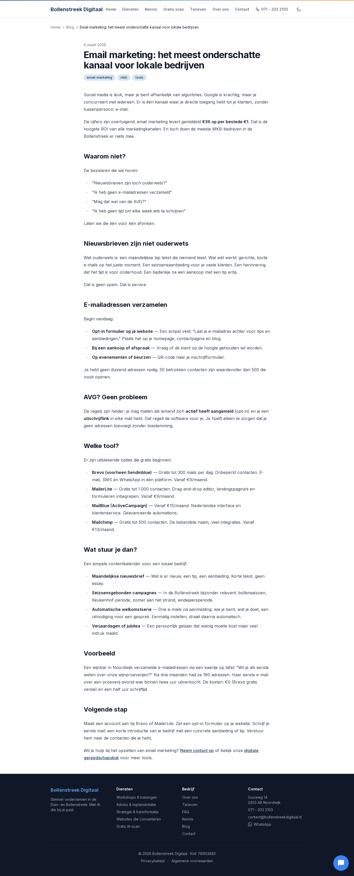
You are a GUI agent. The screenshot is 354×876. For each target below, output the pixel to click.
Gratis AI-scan (128, 826)
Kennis (151, 9)
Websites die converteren (138, 819)
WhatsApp (262, 824)
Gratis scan (173, 9)
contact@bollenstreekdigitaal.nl (275, 817)
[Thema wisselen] (298, 9)
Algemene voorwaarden (192, 861)
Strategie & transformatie (137, 812)
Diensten (130, 9)
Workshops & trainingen (136, 797)
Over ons (221, 9)
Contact (242, 9)
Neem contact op (197, 750)
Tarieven (198, 9)
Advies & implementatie (136, 804)
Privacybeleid (153, 861)
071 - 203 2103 (274, 9)
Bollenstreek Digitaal (77, 9)
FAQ (185, 812)
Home (111, 9)
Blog (70, 27)
